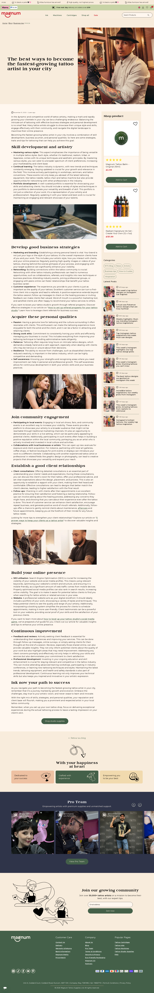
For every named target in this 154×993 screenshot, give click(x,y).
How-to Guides (125, 271)
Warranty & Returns (64, 948)
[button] (47, 15)
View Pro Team (77, 861)
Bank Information (63, 951)
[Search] (148, 15)
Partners (88, 964)
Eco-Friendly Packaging (95, 958)
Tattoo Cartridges (122, 942)
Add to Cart (121, 180)
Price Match (61, 958)
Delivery (59, 945)
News (118, 266)
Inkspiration (110, 277)
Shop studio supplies (55, 721)
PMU (116, 955)
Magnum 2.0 (90, 961)
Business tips (19, 23)
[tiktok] (18, 971)
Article (127, 266)
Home (4, 23)
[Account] (143, 7)
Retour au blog (78, 738)
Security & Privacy (92, 955)
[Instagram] (13, 971)
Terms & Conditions (93, 951)
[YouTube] (28, 971)
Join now (110, 911)
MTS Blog (109, 266)
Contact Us (60, 942)
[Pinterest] (33, 971)
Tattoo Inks (119, 945)
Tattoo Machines (122, 948)
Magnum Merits (62, 955)
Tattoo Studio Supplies (124, 951)
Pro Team (89, 948)
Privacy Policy (125, 983)
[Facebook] (23, 971)
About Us (89, 942)
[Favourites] (147, 7)
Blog (10, 23)
